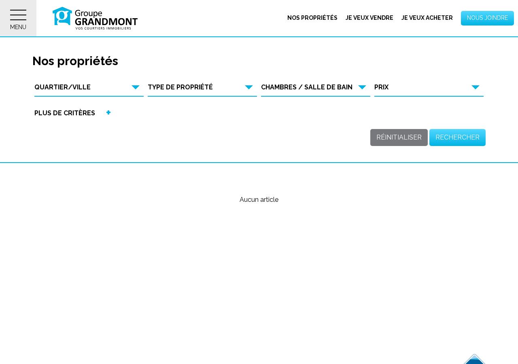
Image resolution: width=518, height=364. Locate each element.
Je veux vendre (369, 18)
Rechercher (457, 137)
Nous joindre (487, 18)
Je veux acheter (427, 18)
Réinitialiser (399, 137)
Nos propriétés (312, 18)
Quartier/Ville (62, 87)
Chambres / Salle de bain (306, 87)
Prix (381, 87)
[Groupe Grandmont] (95, 18)
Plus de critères (64, 113)
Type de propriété (180, 87)
